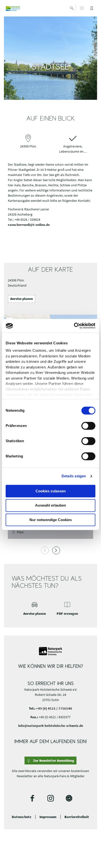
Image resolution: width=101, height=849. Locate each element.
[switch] (88, 426)
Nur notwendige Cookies (50, 520)
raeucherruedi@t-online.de (29, 224)
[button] (92, 8)
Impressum (47, 817)
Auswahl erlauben (50, 505)
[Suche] (72, 8)
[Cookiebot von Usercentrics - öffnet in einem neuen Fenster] (73, 325)
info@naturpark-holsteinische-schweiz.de (50, 725)
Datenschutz (21, 817)
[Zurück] (45, 550)
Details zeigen (74, 476)
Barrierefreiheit (76, 817)
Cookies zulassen (51, 491)
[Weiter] (56, 550)
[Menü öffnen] (82, 8)
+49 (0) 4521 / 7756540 (54, 708)
